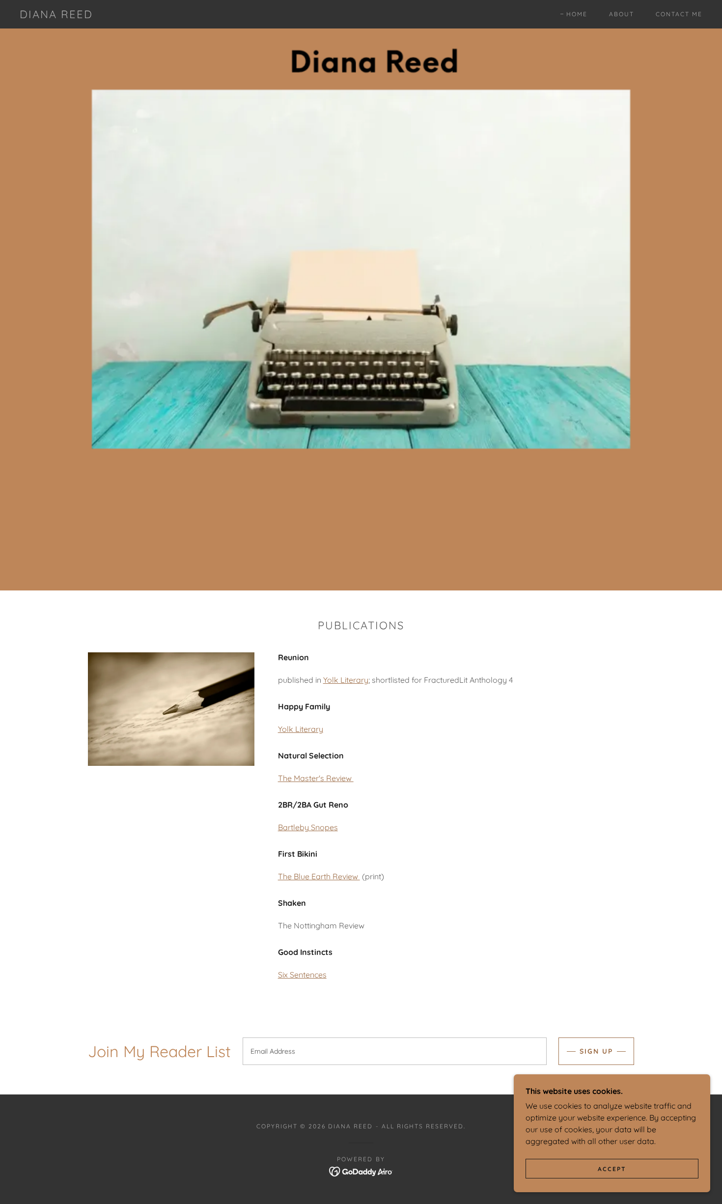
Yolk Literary (345, 680)
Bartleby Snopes (308, 827)
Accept (612, 1169)
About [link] (621, 14)
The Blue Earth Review (319, 876)
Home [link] (576, 14)
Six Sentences (302, 975)
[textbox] (395, 1051)
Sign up (596, 1051)
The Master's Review (316, 778)
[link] (56, 15)
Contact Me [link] (679, 14)
